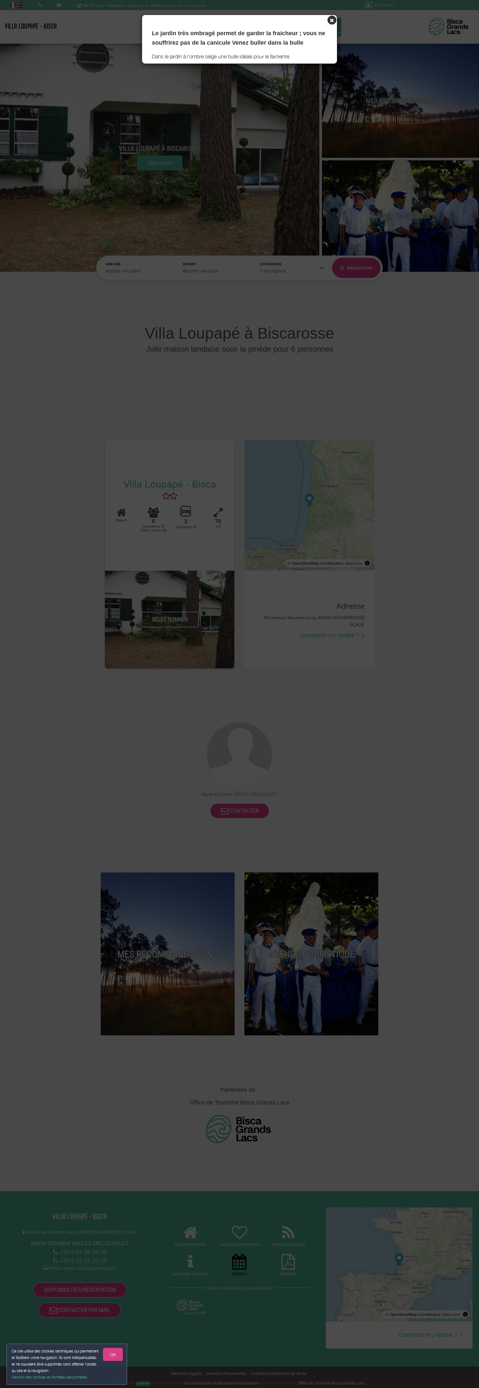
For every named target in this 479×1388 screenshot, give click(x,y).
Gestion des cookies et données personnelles (49, 1377)
